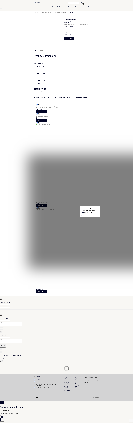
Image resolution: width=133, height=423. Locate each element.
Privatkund (96, 2)
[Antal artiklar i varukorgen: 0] (82, 3)
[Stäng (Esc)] (3, 421)
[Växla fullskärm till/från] (1, 421)
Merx (50, 12)
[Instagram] (37, 397)
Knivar (46, 12)
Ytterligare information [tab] (41, 50)
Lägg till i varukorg (69, 38)
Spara (1, 361)
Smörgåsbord (36, 12)
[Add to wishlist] (36, 21)
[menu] (1, 8)
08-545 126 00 (39, 379)
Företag (82, 212)
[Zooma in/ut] (0, 421)
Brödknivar (42, 12)
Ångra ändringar (2, 345)
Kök (48, 12)
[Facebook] (35, 397)
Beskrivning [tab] (38, 51)
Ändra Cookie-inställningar (76, 391)
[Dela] (2, 421)
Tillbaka (1, 327)
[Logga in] (81, 3)
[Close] (2, 402)
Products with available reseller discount (59, 12)
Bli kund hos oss (89, 2)
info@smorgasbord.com (41, 382)
